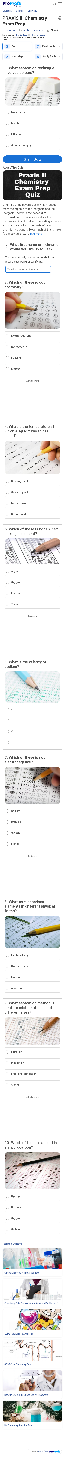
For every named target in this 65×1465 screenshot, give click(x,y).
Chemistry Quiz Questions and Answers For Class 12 (31, 1303)
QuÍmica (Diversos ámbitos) (18, 1334)
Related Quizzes (12, 1243)
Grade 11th (28, 30)
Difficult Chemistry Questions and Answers (26, 1395)
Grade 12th (39, 30)
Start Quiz (32, 159)
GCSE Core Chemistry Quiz (17, 1364)
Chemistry (11, 30)
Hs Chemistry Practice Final (18, 1425)
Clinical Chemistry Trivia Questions (22, 1273)
